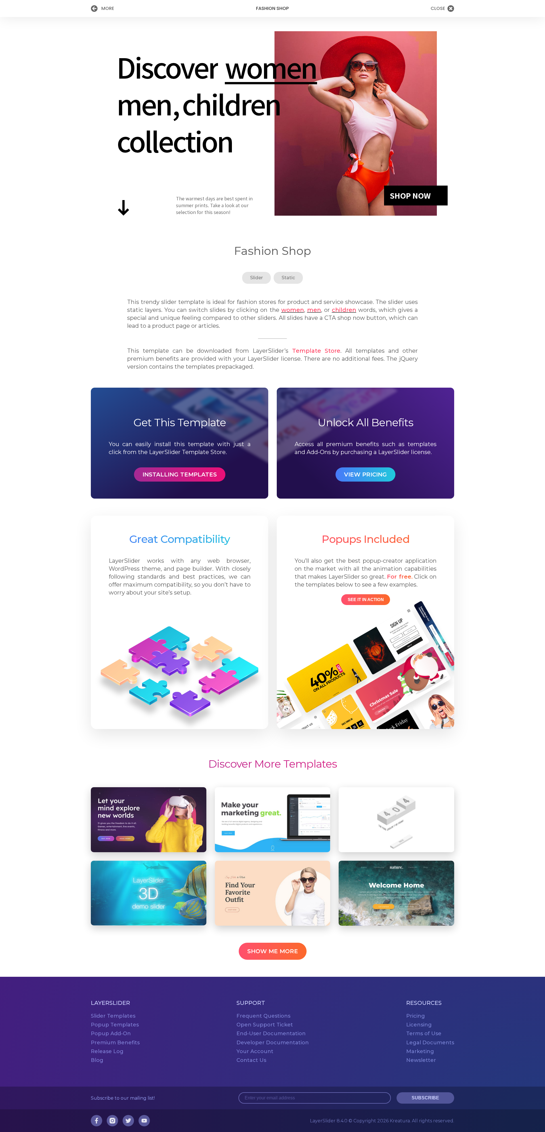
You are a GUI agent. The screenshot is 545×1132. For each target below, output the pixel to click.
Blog (97, 1060)
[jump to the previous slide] (10, 123)
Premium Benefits (115, 1042)
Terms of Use (423, 1033)
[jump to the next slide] (535, 123)
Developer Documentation (272, 1042)
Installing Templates (179, 474)
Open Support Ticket (264, 1025)
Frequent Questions (263, 1016)
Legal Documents (430, 1042)
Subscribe (425, 1097)
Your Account (254, 1051)
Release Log (107, 1051)
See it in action (365, 599)
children (344, 309)
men (314, 309)
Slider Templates (113, 1016)
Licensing (419, 1025)
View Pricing (365, 474)
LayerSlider (328, 1120)
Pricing (415, 1016)
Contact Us (251, 1060)
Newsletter (421, 1060)
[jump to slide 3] (231, 104)
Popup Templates (115, 1025)
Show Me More (272, 951)
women (292, 309)
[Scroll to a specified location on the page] (123, 210)
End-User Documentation (271, 1033)
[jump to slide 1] (270, 67)
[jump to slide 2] (144, 104)
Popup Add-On (111, 1033)
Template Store (316, 350)
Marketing (420, 1051)
